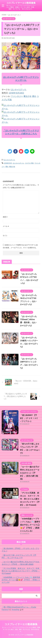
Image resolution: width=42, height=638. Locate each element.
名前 (5, 217)
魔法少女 (28, 96)
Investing (15, 609)
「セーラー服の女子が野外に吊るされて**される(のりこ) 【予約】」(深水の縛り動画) (30, 473)
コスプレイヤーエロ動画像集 (21, 2)
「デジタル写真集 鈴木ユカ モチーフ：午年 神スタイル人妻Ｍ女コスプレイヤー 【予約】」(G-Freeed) (30, 499)
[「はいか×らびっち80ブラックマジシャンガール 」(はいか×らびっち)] (26, 151)
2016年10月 (8, 163)
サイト (5, 235)
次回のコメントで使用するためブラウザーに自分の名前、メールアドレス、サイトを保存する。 (20, 246)
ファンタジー (17, 96)
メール (6, 226)
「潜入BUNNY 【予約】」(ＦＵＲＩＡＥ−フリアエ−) (29, 418)
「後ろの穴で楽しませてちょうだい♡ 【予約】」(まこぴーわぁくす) (19, 556)
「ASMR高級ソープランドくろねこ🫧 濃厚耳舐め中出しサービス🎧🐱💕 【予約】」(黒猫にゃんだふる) (30, 525)
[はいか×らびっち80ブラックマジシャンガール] (21, 108)
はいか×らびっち (18, 89)
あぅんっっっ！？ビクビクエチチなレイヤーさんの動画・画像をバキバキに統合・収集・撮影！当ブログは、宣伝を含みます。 (21, 629)
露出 (34, 96)
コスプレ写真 (29, 163)
